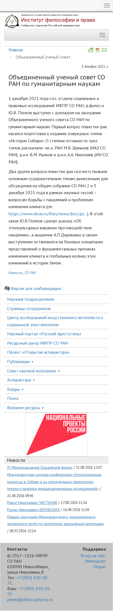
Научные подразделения (30, 299)
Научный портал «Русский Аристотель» (44, 333)
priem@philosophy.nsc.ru (30, 599)
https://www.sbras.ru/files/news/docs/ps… (48, 213)
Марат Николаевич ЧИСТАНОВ (32, 502)
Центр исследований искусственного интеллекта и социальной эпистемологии (55, 321)
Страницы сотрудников (29, 308)
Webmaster (95, 561)
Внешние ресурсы (24, 407)
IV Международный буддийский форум (39, 467)
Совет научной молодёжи (32, 370)
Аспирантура (19, 380)
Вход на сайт (93, 555)
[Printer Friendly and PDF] (98, 49)
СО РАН (30, 272)
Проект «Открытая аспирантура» (38, 352)
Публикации (19, 361)
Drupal (100, 566)
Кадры (14, 389)
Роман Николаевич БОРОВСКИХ (33, 509)
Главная (16, 49)
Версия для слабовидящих (36, 288)
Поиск (13, 398)
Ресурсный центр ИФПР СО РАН (37, 343)
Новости (16, 272)
